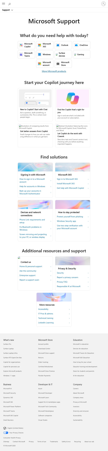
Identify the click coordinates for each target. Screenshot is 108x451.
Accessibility (77, 415)
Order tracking (43, 362)
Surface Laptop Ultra (10, 353)
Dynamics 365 (8, 397)
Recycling (77, 441)
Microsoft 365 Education (81, 357)
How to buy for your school (82, 362)
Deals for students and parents (83, 371)
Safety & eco (66, 441)
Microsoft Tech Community (47, 406)
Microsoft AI (7, 388)
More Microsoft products (54, 71)
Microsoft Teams (9, 411)
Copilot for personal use (11, 366)
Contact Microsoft (19, 441)
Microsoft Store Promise (46, 371)
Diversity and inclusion (81, 411)
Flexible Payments (44, 375)
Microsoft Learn (43, 397)
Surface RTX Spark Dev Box (12, 357)
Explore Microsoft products (12, 371)
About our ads (89, 441)
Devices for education (80, 348)
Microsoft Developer (45, 393)
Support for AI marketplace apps (49, 402)
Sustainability (77, 420)
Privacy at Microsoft (80, 402)
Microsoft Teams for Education (83, 353)
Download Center (44, 348)
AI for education (78, 375)
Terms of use (41, 441)
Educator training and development (85, 366)
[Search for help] (9, 3)
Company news (78, 397)
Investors (76, 406)
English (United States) (15, 428)
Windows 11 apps (9, 375)
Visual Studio (42, 420)
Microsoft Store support (46, 353)
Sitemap (6, 441)
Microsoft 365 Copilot (10, 415)
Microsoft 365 (8, 402)
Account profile (43, 344)
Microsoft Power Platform (12, 406)
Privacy (31, 441)
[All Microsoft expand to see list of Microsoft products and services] (3, 3)
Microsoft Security (9, 393)
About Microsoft (78, 393)
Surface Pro (7, 344)
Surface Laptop (8, 348)
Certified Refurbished (45, 366)
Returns (41, 357)
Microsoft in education (80, 344)
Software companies (45, 415)
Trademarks (54, 441)
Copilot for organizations (11, 362)
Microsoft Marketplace (46, 411)
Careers (75, 388)
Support (6, 9)
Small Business (8, 420)
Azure (40, 388)
